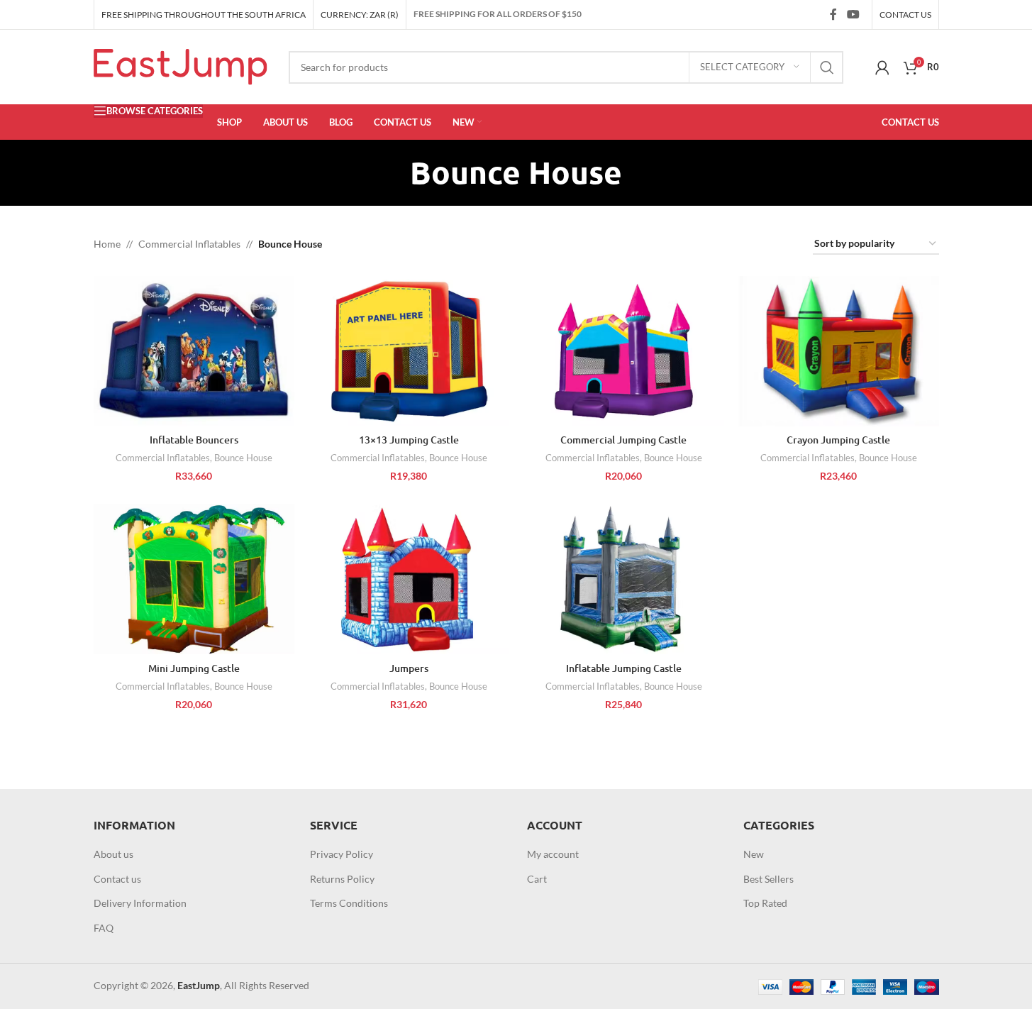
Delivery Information (140, 903)
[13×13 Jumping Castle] (409, 351)
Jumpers (408, 668)
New (753, 854)
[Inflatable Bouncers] (194, 351)
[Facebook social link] (833, 14)
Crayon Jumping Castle (838, 439)
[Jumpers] (409, 579)
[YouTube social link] (853, 14)
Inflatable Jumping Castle (624, 668)
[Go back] (392, 172)
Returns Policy (342, 879)
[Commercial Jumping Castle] (623, 351)
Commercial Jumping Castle (623, 439)
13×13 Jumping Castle (409, 439)
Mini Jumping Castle (194, 668)
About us (113, 854)
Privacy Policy (341, 854)
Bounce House (243, 457)
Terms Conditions (349, 903)
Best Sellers (768, 879)
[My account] (882, 67)
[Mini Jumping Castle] (194, 579)
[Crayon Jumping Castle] (838, 351)
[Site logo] (180, 66)
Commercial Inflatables (189, 244)
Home (107, 244)
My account (553, 854)
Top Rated (765, 903)
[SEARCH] (827, 67)
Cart (537, 879)
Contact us (117, 879)
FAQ (103, 928)
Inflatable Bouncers (194, 439)
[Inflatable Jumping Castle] (623, 579)
